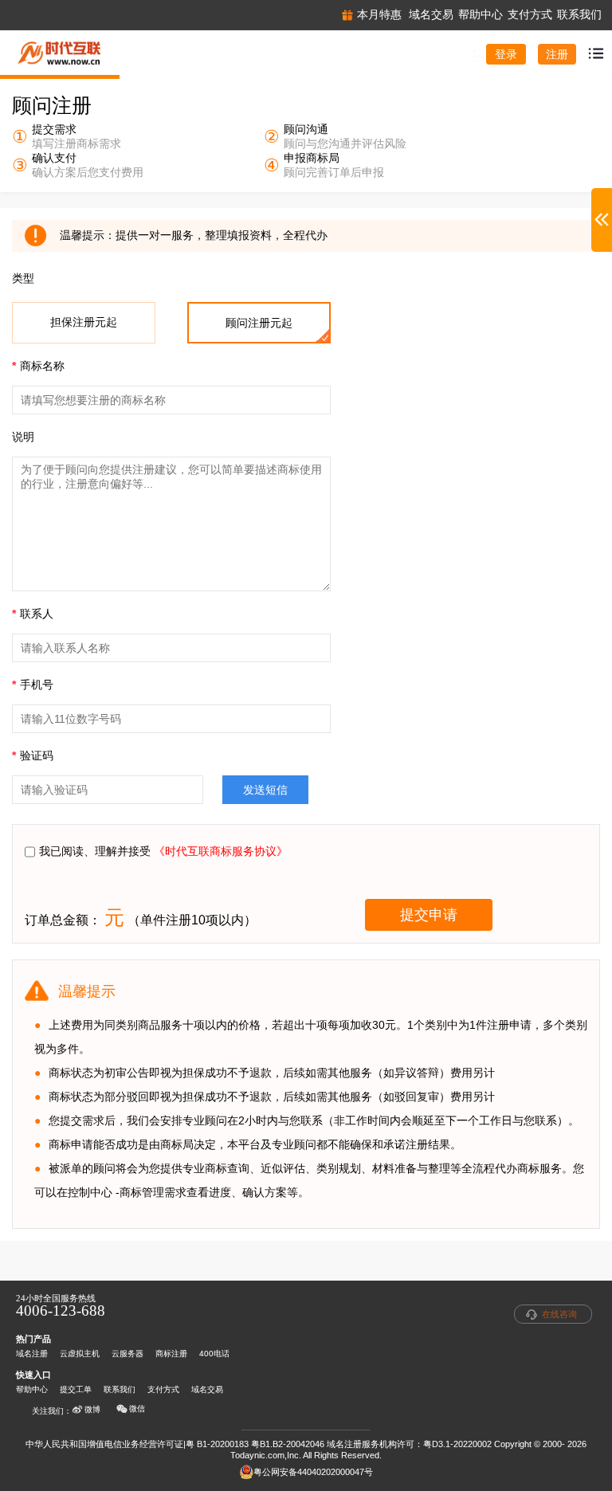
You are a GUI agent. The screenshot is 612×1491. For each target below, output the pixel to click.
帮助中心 (32, 1389)
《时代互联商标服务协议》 (221, 851)
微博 (92, 1409)
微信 (137, 1408)
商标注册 (171, 1353)
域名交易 (207, 1389)
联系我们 (119, 1389)
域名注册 (32, 1353)
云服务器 (127, 1353)
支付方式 (163, 1389)
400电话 (214, 1353)
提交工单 (76, 1389)
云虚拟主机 (80, 1353)
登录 (506, 54)
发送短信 (265, 789)
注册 (557, 54)
